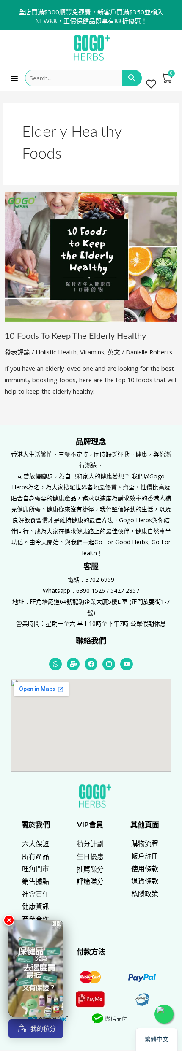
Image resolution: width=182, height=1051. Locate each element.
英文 (114, 352)
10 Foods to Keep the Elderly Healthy (75, 336)
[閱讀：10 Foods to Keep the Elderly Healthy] (91, 256)
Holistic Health (56, 352)
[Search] (132, 78)
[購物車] (166, 78)
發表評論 (17, 352)
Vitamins (92, 352)
